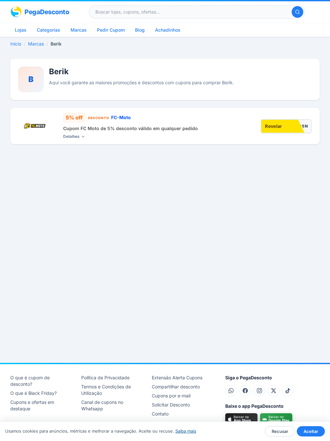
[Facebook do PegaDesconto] (245, 390)
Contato (160, 413)
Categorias (48, 30)
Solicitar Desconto (171, 404)
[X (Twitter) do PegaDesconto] (273, 390)
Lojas (20, 30)
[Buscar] (297, 12)
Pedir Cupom (111, 30)
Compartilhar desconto (176, 386)
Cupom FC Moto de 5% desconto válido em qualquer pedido (130, 128)
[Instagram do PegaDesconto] (259, 390)
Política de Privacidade (105, 377)
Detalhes (71, 136)
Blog (140, 30)
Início (15, 43)
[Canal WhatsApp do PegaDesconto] (231, 390)
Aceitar (311, 431)
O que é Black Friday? (33, 393)
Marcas (79, 30)
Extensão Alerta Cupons (177, 377)
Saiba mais (185, 431)
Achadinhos (167, 30)
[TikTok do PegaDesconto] (288, 390)
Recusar (280, 431)
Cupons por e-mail (171, 395)
